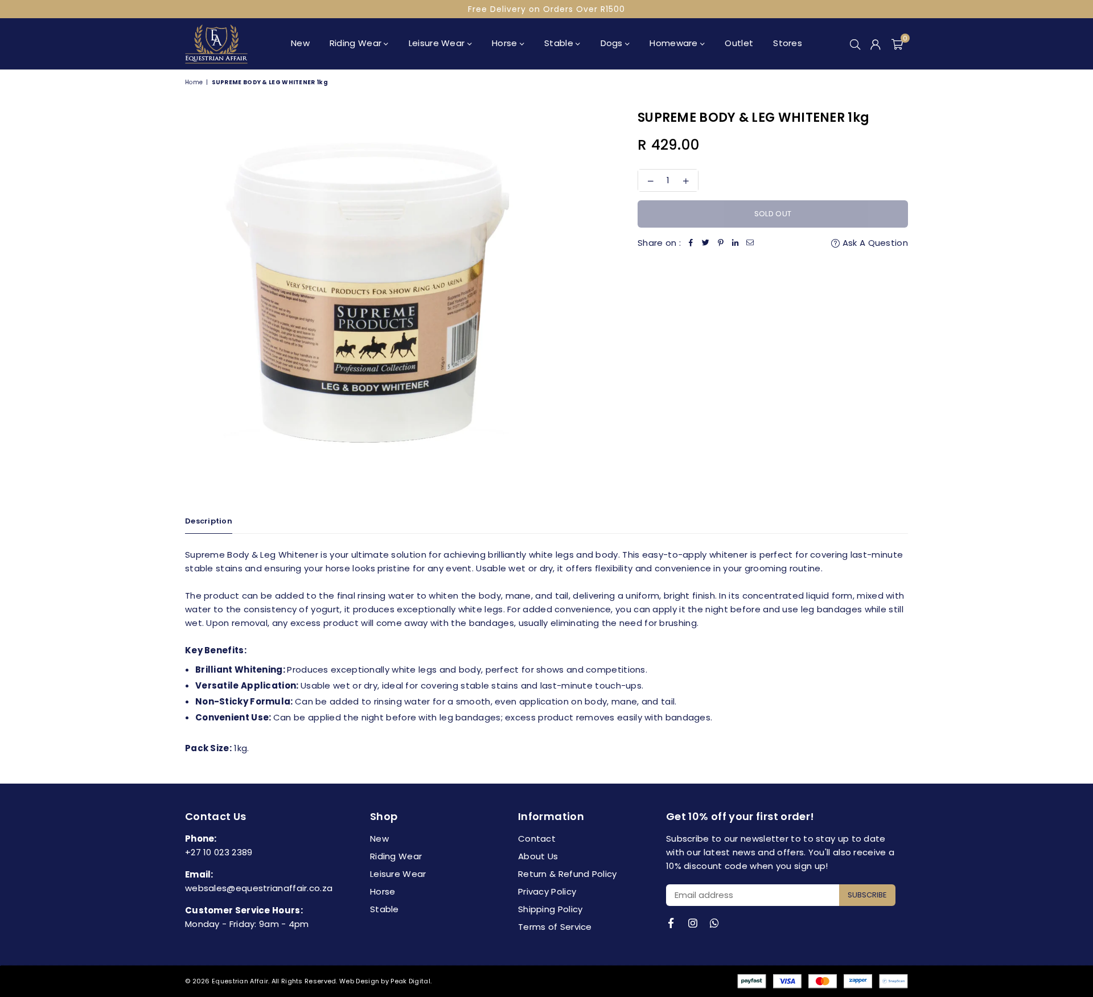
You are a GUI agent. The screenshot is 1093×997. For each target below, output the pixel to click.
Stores (787, 43)
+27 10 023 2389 (219, 852)
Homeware (675, 43)
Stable (560, 43)
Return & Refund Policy (567, 874)
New (300, 43)
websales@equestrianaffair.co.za (258, 888)
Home (194, 82)
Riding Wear (357, 43)
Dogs (613, 43)
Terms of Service (555, 927)
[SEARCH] (855, 43)
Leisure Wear (438, 43)
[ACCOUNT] (875, 43)
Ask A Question (874, 243)
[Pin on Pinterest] (720, 243)
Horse (506, 43)
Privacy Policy (547, 891)
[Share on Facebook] (691, 243)
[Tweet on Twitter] (705, 243)
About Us (538, 856)
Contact (537, 838)
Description (208, 521)
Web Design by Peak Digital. (385, 981)
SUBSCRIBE (867, 894)
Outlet (739, 43)
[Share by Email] (750, 243)
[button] (897, 43)
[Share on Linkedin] (735, 243)
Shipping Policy (550, 909)
